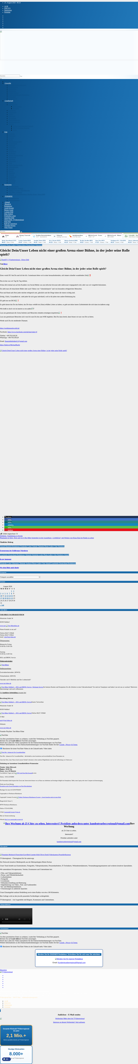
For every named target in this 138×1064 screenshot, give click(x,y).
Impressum (8, 10)
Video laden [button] (47, 748)
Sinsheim (12, 173)
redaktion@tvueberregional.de (29, 997)
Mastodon (3, 970)
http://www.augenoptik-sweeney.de (14, 819)
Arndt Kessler (9, 208)
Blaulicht (7, 204)
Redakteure (8, 206)
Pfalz (10, 163)
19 (5, 598)
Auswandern (17, 107)
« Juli (2, 605)
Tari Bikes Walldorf (15, 192)
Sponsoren (8, 185)
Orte (5, 132)
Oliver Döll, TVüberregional (14, 220)
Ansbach (12, 134)
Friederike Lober (10, 216)
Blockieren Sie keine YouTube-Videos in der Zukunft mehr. (22, 748)
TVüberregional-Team (5, 997)
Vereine (11, 124)
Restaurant (12, 91)
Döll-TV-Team (16, 997)
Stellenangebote (14, 120)
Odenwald (12, 161)
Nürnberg (12, 159)
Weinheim (12, 181)
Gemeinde (12, 103)
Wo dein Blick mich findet (9, 568)
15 (12, 596)
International (13, 105)
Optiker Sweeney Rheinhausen (19, 190)
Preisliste (7, 12)
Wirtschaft (12, 97)
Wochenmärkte (14, 198)
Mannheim (12, 157)
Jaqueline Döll (9, 218)
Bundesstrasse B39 (15, 142)
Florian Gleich (13, 187)
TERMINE (8, 196)
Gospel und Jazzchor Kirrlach (23, 126)
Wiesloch (12, 183)
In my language (5, 559)
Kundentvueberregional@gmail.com (71, 963)
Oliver (5, 264)
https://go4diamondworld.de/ (10, 328)
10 (1, 596)
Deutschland (13, 144)
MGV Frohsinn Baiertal (21, 128)
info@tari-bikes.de (10, 637)
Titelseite (3, 245)
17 (1, 598)
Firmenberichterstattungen (17, 85)
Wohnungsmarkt (14, 122)
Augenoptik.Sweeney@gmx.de (12, 812)
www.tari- (3, 626)
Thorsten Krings (9, 226)
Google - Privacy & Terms (68, 745)
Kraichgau (12, 147)
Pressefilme (12, 89)
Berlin (11, 140)
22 (12, 598)
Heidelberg (12, 151)
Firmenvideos (13, 87)
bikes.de (16, 626)
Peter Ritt (7, 222)
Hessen (11, 149)
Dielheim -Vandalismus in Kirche (11, 536)
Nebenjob (12, 116)
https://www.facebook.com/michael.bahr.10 (22, 332)
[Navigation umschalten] (1, 78)
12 (5, 596)
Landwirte (12, 110)
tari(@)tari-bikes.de (6, 720)
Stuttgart (11, 169)
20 (8, 598)
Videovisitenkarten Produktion (19, 95)
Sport (15, 130)
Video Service (14, 93)
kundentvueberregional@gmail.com (69, 842)
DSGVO (7, 8)
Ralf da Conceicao (10, 224)
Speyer (11, 171)
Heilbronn (12, 153)
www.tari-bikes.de (5, 683)
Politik (11, 114)
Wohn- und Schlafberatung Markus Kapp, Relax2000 (27, 194)
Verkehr (11, 175)
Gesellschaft (8, 101)
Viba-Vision (8, 227)
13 (8, 596)
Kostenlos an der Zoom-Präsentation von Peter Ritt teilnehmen (16, 786)
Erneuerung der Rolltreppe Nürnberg (14, 551)
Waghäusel (12, 177)
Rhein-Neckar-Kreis (16, 155)
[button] (8, 517)
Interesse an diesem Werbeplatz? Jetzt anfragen (69, 1022)
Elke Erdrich (8, 214)
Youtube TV (13, 99)
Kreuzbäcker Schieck (16, 188)
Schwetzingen (13, 167)
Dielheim (12, 146)
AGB (6, 6)
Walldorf (12, 179)
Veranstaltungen (14, 200)
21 (10, 598)
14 (10, 596)
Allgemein (38, 245)
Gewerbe (7, 83)
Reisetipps (12, 118)
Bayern (11, 138)
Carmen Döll (8, 212)
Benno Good (8, 210)
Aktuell (7, 202)
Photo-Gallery (11, 245)
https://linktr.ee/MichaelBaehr (10, 345)
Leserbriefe (12, 112)
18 (3, 598)
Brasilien (16, 108)
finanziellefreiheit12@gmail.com (16, 341)
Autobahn (12, 136)
